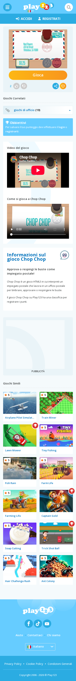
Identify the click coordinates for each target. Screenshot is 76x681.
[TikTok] (38, 623)
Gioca (38, 75)
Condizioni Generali (60, 664)
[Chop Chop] (38, 48)
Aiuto (19, 635)
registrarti (12, 131)
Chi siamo (53, 635)
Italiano (38, 646)
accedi (26, 19)
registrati (51, 19)
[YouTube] (47, 623)
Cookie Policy (34, 664)
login (61, 127)
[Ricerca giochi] (69, 7)
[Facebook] (29, 623)
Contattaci (34, 635)
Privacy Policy (12, 664)
